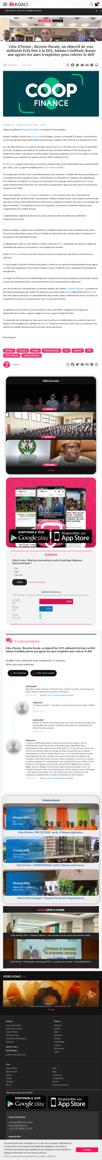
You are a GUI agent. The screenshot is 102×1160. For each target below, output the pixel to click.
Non (17, 572)
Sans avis (18, 575)
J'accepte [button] (87, 1150)
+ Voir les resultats (36, 582)
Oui (16, 568)
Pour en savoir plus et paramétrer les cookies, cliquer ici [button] (30, 1156)
